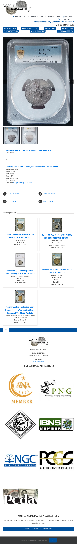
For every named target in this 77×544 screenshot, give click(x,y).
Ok (53, 540)
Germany (21, 183)
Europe (15, 183)
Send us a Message (38, 361)
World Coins (28, 183)
